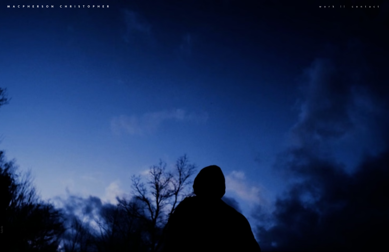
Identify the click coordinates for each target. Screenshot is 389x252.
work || (333, 6)
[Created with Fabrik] (2, 229)
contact (367, 6)
